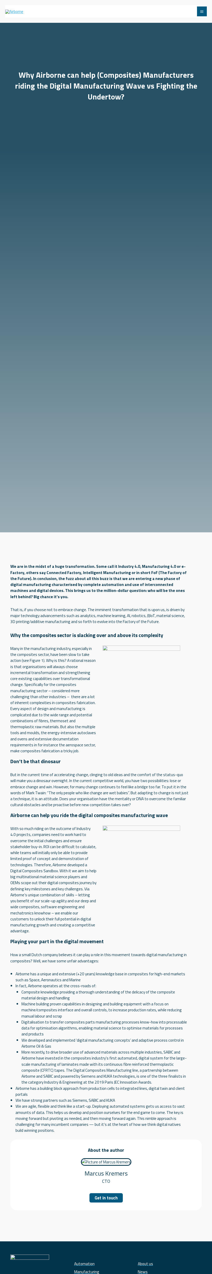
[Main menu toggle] (202, 11)
